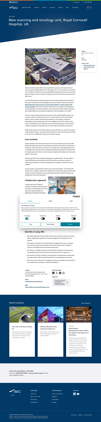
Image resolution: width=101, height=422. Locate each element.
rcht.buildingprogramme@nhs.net (33, 281)
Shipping (54, 396)
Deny (30, 224)
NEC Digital (75, 7)
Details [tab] (50, 201)
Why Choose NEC (26, 7)
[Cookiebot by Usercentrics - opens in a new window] (74, 197)
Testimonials (34, 399)
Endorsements (34, 402)
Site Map (54, 402)
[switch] (43, 218)
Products (36, 7)
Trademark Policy (88, 415)
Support (61, 7)
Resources (52, 7)
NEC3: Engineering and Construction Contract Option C (89, 67)
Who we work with (35, 396)
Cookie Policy (55, 399)
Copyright (80, 415)
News (67, 7)
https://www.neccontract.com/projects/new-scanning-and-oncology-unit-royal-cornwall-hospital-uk (60, 282)
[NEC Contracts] (13, 7)
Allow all (70, 224)
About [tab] (71, 201)
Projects (44, 7)
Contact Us (77, 2)
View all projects (85, 303)
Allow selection (50, 224)
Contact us (33, 393)
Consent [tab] (30, 201)
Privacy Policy (74, 415)
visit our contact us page (36, 373)
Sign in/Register (88, 2)
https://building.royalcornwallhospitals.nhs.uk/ (37, 287)
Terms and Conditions (57, 393)
